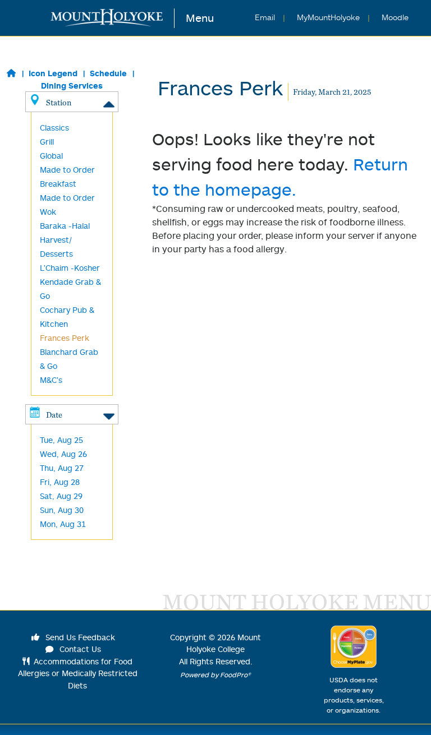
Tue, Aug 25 (61, 440)
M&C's (51, 380)
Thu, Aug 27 (62, 468)
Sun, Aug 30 (62, 510)
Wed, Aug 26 (63, 454)
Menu (200, 17)
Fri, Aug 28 (60, 482)
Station (58, 102)
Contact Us (79, 649)
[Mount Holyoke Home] (113, 18)
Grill (47, 141)
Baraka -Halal (65, 225)
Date (54, 414)
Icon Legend (53, 73)
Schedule (108, 73)
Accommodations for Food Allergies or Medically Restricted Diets (77, 673)
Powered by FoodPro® (215, 675)
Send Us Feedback (79, 637)
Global (51, 155)
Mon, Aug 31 (63, 524)
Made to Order (67, 197)
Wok (48, 211)
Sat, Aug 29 (61, 496)
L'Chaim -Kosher (70, 267)
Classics (54, 127)
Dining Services (72, 85)
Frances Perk (64, 338)
